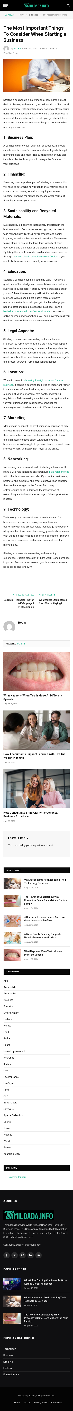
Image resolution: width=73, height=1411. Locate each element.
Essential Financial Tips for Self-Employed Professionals (19, 603)
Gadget (7, 1038)
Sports (7, 1121)
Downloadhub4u (17, 1177)
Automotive (10, 993)
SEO (6, 1096)
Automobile (10, 987)
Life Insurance (11, 1077)
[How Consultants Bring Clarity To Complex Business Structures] (36, 788)
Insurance (9, 1057)
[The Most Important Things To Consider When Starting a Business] (36, 75)
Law (6, 1070)
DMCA (27, 1402)
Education (9, 1006)
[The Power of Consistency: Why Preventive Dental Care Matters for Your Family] (12, 900)
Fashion (8, 1019)
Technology (9, 1349)
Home (17, 1402)
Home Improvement (14, 1051)
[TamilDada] (37, 5)
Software (9, 1109)
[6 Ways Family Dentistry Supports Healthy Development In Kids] (12, 938)
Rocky (17, 48)
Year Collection (12, 1154)
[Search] (68, 5)
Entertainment (11, 1012)
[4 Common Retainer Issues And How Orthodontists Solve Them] (12, 921)
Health (7, 1045)
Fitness (7, 1025)
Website (8, 1134)
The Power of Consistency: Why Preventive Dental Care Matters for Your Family (46, 900)
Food (6, 1032)
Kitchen (8, 1064)
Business (8, 1000)
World (7, 1141)
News (7, 1089)
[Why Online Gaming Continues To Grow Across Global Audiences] (12, 1284)
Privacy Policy (40, 1402)
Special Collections (14, 1115)
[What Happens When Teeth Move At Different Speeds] (36, 671)
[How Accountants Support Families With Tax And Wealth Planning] (36, 730)
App (6, 980)
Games (7, 1147)
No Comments (50, 48)
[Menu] (5, 5)
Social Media (10, 1102)
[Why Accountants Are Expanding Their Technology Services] (12, 883)
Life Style (9, 1083)
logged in (27, 845)
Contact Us (56, 1402)
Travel (7, 1128)
